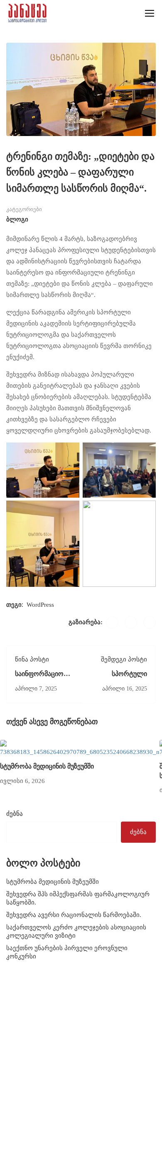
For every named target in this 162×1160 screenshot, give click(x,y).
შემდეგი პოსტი (124, 659)
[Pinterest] (149, 622)
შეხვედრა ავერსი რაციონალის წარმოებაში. (73, 915)
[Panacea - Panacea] (27, 13)
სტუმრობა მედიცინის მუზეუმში (47, 766)
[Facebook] (112, 622)
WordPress (40, 604)
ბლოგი (17, 219)
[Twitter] (131, 622)
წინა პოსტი (32, 659)
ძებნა (14, 813)
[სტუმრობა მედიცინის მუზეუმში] (80, 748)
